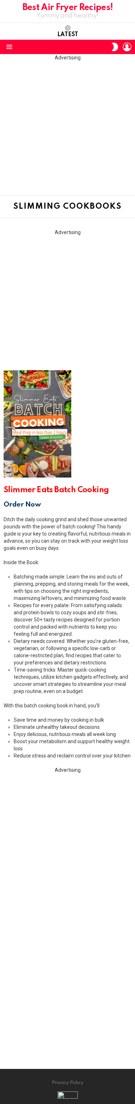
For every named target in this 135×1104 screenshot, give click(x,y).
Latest (67, 35)
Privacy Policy (67, 1082)
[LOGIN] (127, 47)
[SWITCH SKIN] (115, 47)
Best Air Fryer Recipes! (67, 7)
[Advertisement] (67, 128)
